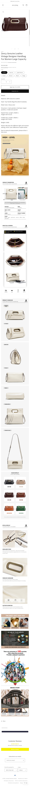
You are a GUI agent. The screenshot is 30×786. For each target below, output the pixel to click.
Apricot (11, 72)
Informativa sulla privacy (9, 780)
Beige (24, 75)
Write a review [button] (15, 749)
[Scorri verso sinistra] (11, 48)
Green (4, 75)
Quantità (3, 79)
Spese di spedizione (4, 67)
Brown (11, 75)
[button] (3, 5)
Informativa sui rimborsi (23, 778)
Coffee (4, 72)
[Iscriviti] (23, 760)
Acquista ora (15, 91)
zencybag (7, 778)
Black (17, 75)
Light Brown (20, 72)
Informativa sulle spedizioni (13, 782)
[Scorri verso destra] (18, 48)
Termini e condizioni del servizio (21, 780)
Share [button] (4, 721)
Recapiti (21, 782)
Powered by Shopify (13, 778)
